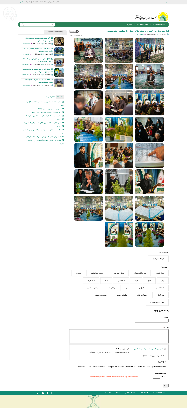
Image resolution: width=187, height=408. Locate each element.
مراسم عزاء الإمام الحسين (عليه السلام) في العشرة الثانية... (45, 142)
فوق (74, 31)
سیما (126, 287)
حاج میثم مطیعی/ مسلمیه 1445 (49, 109)
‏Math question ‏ (160, 373)
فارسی (22, 2)
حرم (106, 280)
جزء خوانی (121, 280)
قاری (149, 280)
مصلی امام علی (119, 273)
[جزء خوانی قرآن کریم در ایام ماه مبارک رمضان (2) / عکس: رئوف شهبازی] (149, 50)
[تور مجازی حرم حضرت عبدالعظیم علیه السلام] (10, 20)
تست (59, 119)
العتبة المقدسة (142, 24)
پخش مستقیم (93, 287)
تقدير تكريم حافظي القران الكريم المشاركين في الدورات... (41, 123)
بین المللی (160, 295)
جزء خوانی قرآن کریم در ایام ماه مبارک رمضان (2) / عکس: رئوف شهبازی (136, 31)
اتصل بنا (129, 24)
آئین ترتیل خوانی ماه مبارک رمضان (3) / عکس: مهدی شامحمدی (39, 39)
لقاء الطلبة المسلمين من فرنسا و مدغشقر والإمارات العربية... (44, 104)
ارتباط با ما (144, 392)
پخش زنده (111, 287)
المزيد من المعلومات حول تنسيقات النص (148, 349)
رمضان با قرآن (142, 295)
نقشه (118, 392)
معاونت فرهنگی (100, 295)
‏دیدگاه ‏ (166, 327)
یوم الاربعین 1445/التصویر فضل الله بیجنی (46, 112)
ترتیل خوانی (160, 273)
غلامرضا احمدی (122, 295)
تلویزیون (141, 287)
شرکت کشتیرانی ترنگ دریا (9, 406)
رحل (162, 280)
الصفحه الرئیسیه (158, 392)
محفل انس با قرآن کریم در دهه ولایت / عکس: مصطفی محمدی (39, 80)
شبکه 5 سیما (159, 287)
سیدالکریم (91, 280)
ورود (166, 2)
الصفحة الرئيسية (159, 24)
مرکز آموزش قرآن (158, 258)
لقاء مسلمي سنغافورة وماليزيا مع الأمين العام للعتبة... (42, 116)
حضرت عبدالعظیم (97, 273)
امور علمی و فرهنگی (157, 302)
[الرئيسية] (152, 13)
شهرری (78, 273)
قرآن (136, 280)
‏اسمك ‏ (166, 317)
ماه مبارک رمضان (140, 273)
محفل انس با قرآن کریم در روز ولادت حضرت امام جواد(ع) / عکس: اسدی (38, 70)
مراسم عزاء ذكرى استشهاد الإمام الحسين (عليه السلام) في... (43, 132)
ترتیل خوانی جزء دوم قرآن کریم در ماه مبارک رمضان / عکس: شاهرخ (38, 60)
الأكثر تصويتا (50, 97)
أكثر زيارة (60, 97)
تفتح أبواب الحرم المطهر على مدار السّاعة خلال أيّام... (43, 136)
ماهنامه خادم (130, 392)
